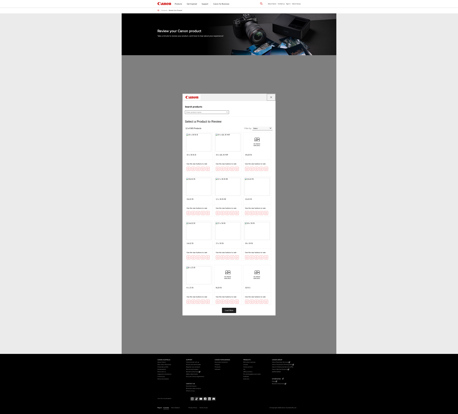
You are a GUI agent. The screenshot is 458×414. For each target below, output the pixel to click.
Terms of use (203, 408)
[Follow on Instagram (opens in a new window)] (192, 399)
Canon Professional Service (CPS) (282, 367)
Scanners (246, 379)
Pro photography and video (252, 374)
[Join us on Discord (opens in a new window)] (214, 399)
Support (205, 4)
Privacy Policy (192, 408)
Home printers (248, 367)
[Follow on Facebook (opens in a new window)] (205, 399)
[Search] (261, 3)
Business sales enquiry (193, 388)
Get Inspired (192, 4)
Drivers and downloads (193, 364)
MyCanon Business (192, 372)
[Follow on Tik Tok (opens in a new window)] (196, 399)
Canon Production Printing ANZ (282, 364)
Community (161, 376)
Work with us (161, 372)
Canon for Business (221, 4)
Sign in (288, 4)
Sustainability (161, 369)
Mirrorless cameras (249, 362)
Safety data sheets (192, 374)
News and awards (163, 379)
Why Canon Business (164, 364)
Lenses (245, 364)
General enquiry (191, 386)
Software (217, 369)
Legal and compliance (164, 374)
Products (178, 4)
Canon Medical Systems (280, 369)
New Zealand (175, 408)
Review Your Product (175, 10)
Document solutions (221, 362)
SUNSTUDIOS (276, 372)
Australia (166, 408)
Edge (274, 381)
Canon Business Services (280, 362)
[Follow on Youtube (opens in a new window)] (201, 399)
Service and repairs (192, 369)
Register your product (193, 367)
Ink (244, 369)
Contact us (281, 4)
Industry (217, 364)
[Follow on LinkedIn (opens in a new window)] (209, 399)
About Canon (161, 362)
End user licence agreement (195, 376)
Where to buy (190, 391)
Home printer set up (192, 362)
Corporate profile (162, 367)
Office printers (247, 372)
